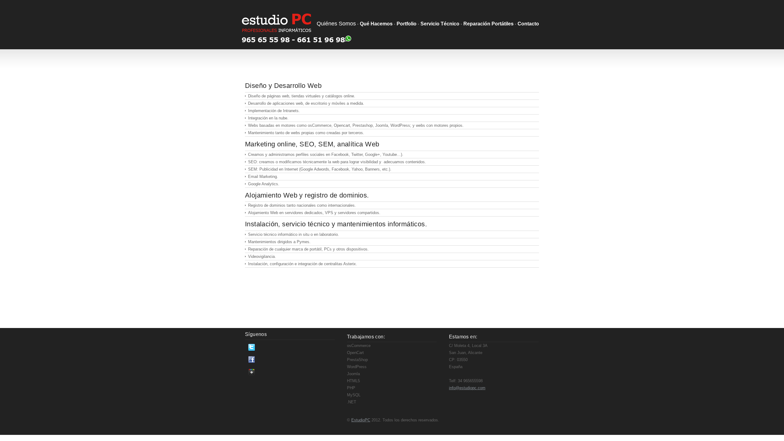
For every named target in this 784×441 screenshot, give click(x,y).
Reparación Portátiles (488, 23)
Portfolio (407, 23)
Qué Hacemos (376, 23)
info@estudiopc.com (467, 388)
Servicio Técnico (439, 23)
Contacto (528, 23)
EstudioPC (360, 420)
